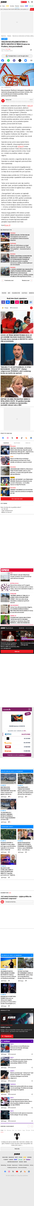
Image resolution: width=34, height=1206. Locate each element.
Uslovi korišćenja (22, 1167)
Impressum (15, 1165)
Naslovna (3, 36)
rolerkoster (16, 293)
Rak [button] (13, 1130)
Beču (29, 106)
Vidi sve (17, 651)
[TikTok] (26, 302)
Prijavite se (8, 1036)
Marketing (3, 1165)
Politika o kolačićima (24, 1165)
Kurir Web (8, 49)
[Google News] (31, 302)
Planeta (9, 36)
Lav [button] (16, 1130)
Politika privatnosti (12, 1167)
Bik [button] (5, 1130)
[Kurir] (3, 2)
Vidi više (17, 1148)
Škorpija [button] (28, 1130)
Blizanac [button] (9, 1130)
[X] (12, 302)
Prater (4, 293)
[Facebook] (8, 302)
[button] (31, 50)
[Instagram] (17, 302)
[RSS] (26, 438)
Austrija (24, 293)
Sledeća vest (25, 280)
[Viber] (3, 302)
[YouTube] (22, 302)
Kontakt (9, 1165)
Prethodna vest (9, 280)
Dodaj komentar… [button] (11, 902)
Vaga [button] (23, 1130)
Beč (9, 293)
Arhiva (31, 1165)
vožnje (20, 146)
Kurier (7, 225)
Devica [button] (19, 1130)
